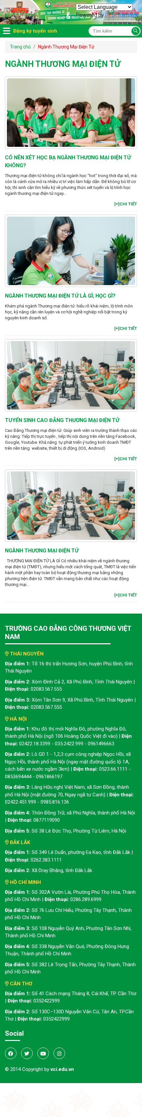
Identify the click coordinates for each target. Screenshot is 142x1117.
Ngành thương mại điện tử (42, 550)
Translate (128, 15)
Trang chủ (20, 46)
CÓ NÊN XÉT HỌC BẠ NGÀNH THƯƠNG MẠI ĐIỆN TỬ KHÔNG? (68, 161)
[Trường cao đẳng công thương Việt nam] (71, 12)
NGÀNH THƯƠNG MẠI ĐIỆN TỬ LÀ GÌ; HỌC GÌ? (60, 296)
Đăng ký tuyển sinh (35, 31)
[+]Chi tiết (125, 203)
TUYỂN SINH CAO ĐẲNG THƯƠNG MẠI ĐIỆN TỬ (62, 420)
